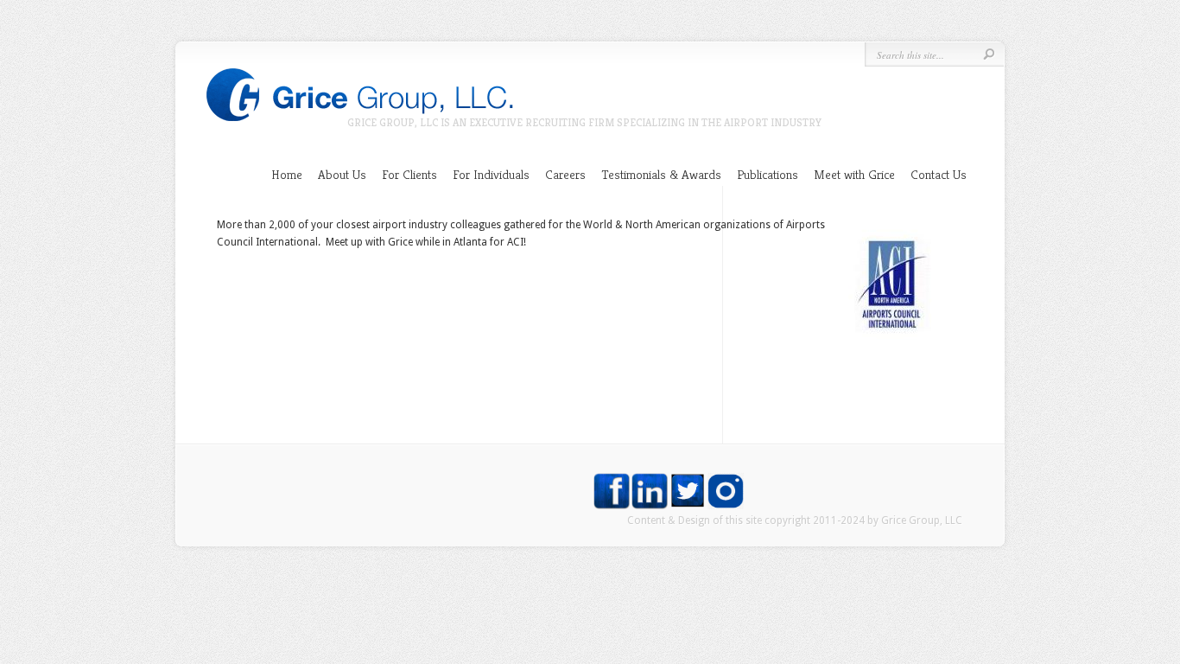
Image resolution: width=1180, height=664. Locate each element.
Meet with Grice (854, 174)
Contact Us (938, 174)
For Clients (409, 174)
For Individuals (491, 174)
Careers (565, 174)
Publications (767, 174)
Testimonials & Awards (661, 174)
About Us (342, 174)
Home (286, 174)
